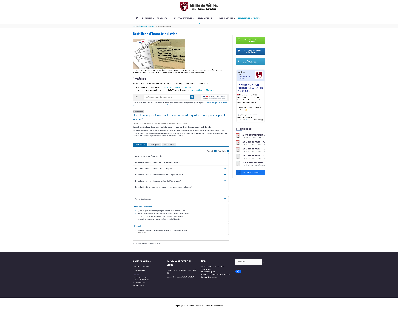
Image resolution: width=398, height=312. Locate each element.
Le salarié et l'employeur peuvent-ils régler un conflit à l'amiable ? (159, 219)
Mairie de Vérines (204, 5)
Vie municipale (162, 18)
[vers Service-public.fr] (214, 97)
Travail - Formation (154, 103)
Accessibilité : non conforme (212, 266)
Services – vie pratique (183, 18)
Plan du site (206, 269)
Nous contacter (139, 282)
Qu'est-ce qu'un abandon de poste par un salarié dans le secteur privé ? (162, 211)
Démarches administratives (249, 18)
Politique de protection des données (216, 274)
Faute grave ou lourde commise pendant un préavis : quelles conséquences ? (164, 213)
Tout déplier (222, 151)
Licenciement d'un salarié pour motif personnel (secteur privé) (183, 103)
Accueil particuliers (140, 103)
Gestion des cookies (209, 277)
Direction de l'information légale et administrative (147, 243)
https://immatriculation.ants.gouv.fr (178, 87)
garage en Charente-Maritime (202, 90)
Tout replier (210, 151)
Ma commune (147, 18)
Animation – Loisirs (225, 18)
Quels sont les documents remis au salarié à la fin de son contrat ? (160, 216)
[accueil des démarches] (136, 96)
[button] (199, 23)
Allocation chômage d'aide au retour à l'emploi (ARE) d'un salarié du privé (162, 230)
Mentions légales (208, 272)
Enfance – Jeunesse (204, 18)
